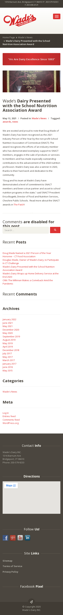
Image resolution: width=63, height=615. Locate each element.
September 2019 (11, 336)
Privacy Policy (10, 571)
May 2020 (8, 333)
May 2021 (8, 326)
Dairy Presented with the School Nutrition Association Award (30, 105)
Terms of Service (12, 566)
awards (7, 121)
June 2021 (8, 322)
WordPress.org (11, 423)
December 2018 (11, 350)
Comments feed (11, 419)
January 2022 (9, 319)
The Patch (19, 204)
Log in (6, 412)
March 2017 (9, 360)
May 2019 (8, 343)
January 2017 (9, 363)
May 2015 (8, 370)
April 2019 (8, 346)
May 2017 (8, 356)
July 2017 (7, 353)
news (15, 121)
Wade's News (25, 37)
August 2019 (9, 339)
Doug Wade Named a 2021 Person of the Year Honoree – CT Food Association (27, 254)
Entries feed (9, 416)
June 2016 (8, 367)
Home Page (9, 37)
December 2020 (11, 329)
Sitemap (7, 560)
